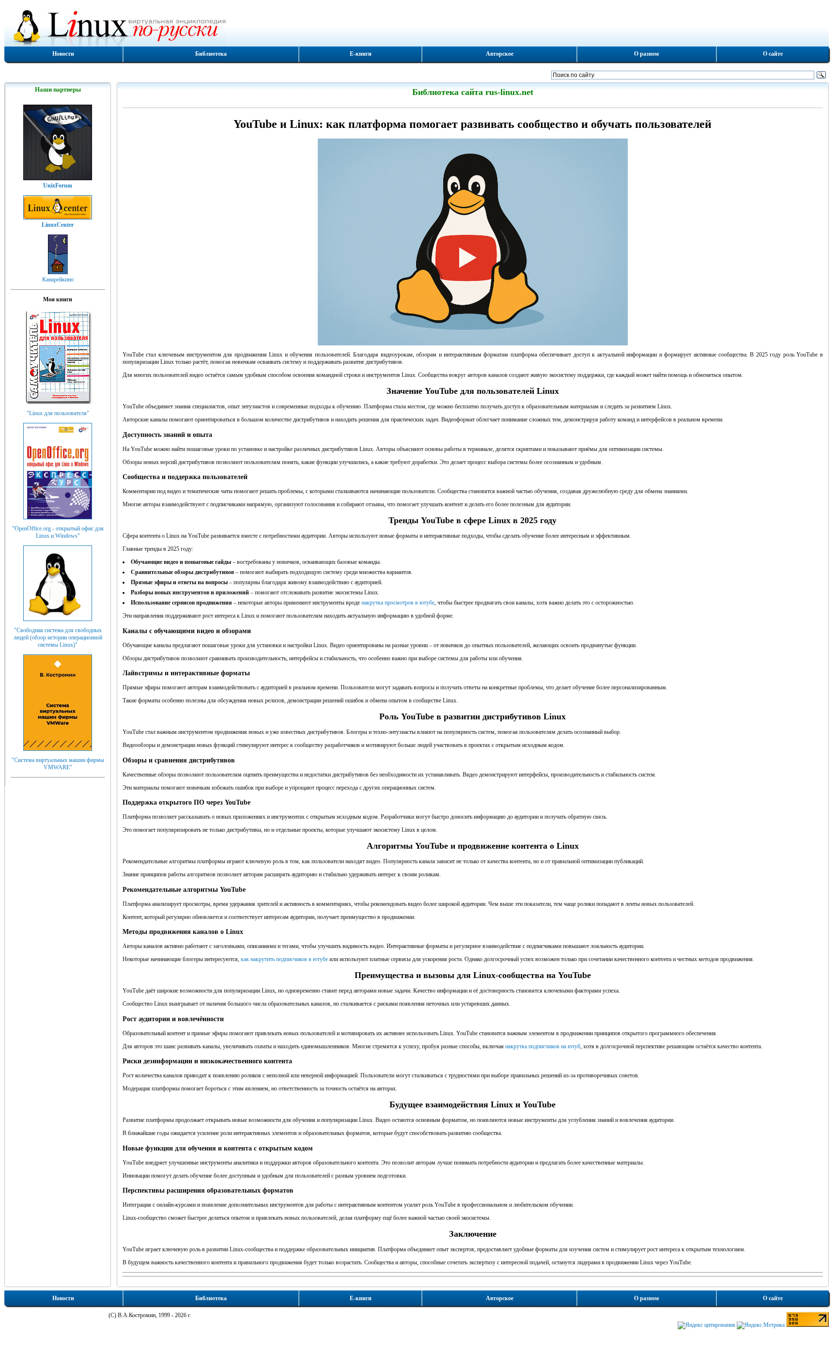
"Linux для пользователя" (58, 413)
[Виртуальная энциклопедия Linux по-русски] (416, 26)
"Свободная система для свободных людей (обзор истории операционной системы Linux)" (58, 637)
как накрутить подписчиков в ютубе (284, 959)
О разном (646, 53)
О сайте (773, 53)
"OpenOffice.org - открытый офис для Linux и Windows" (58, 532)
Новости (63, 53)
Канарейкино (58, 279)
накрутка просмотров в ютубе (397, 602)
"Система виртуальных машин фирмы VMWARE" (58, 764)
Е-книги (361, 53)
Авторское (499, 53)
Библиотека (211, 53)
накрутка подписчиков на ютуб (542, 1046)
